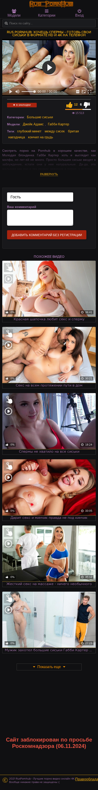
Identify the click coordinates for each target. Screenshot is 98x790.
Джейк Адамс (33, 124)
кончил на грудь (40, 137)
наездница (16, 137)
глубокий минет (29, 131)
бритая (73, 131)
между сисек (55, 131)
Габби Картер (58, 124)
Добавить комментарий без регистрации (47, 235)
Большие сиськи (40, 117)
